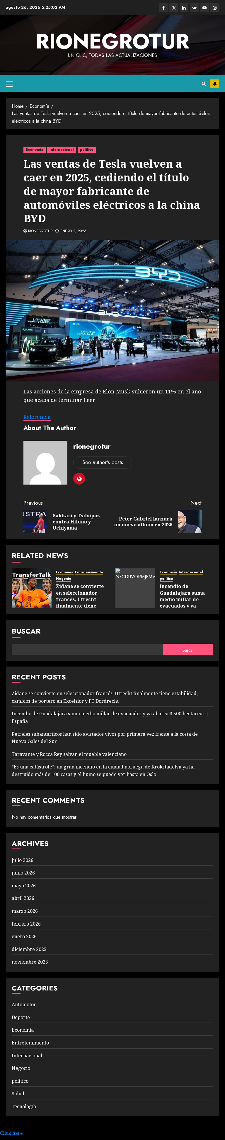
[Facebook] (163, 7)
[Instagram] (214, 7)
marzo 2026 (25, 911)
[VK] (194, 7)
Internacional (62, 149)
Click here (11, 1133)
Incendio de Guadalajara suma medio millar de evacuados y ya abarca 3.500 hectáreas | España (183, 602)
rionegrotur (112, 41)
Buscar (26, 631)
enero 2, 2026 (73, 231)
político (86, 149)
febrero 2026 (26, 924)
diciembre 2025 (29, 949)
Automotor (24, 1004)
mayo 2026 (24, 885)
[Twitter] (173, 7)
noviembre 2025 (30, 962)
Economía (34, 149)
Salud (18, 1093)
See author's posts (102, 462)
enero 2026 (24, 936)
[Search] (203, 83)
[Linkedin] (184, 7)
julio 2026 (22, 860)
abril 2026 (23, 898)
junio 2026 (23, 873)
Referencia (37, 416)
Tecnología (24, 1106)
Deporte (21, 1017)
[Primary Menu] (9, 83)
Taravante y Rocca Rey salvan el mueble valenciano (69, 754)
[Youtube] (204, 7)
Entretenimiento (89, 572)
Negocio (63, 578)
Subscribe (214, 83)
